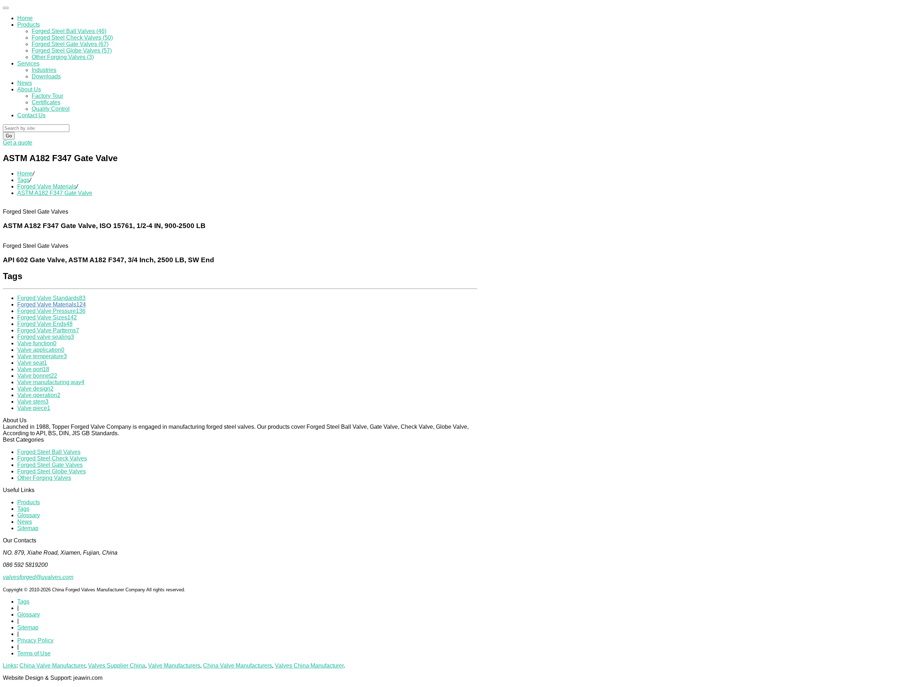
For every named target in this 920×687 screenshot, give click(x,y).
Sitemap (27, 528)
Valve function (36, 343)
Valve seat (32, 363)
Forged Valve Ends (45, 324)
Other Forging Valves (44, 478)
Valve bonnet (37, 376)
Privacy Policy (35, 640)
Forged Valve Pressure (51, 311)
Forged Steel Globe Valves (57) (72, 50)
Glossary (28, 515)
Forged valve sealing (45, 337)
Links (10, 666)
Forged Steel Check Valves (52, 458)
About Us (29, 89)
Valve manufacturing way (50, 382)
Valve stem (33, 402)
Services (28, 63)
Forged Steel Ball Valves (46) (69, 31)
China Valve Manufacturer (52, 666)
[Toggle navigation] (6, 8)
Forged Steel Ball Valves (48, 452)
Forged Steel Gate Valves (50, 465)
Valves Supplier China (116, 666)
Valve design (35, 389)
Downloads (46, 76)
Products (28, 25)
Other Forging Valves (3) (63, 57)
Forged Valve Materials (46, 186)
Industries (44, 70)
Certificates (46, 102)
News (24, 83)
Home (25, 18)
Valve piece (33, 408)
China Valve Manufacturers (237, 666)
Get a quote (17, 143)
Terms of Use (34, 653)
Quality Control (51, 109)
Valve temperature (42, 356)
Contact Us (31, 115)
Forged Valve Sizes (47, 317)
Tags (23, 180)
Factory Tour (47, 96)
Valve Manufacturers (174, 666)
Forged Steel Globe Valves (51, 471)
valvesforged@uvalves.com (38, 577)
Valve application (40, 350)
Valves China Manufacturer (309, 666)
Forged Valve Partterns (48, 330)
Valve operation (38, 395)
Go (9, 135)
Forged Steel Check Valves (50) (72, 38)
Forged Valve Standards (51, 298)
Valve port (33, 369)
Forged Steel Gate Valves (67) (70, 44)
